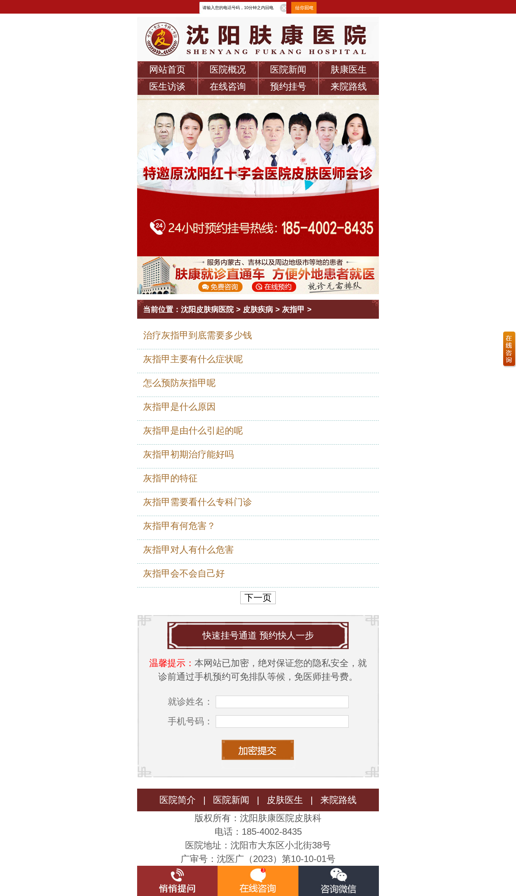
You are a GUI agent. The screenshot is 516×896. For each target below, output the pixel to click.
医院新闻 (288, 69)
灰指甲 (293, 309)
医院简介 (177, 800)
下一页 (258, 597)
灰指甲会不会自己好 (184, 573)
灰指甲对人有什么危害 (188, 549)
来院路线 (349, 86)
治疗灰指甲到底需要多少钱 (197, 335)
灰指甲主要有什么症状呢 (193, 359)
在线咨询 (228, 86)
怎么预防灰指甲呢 (179, 383)
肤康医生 (349, 69)
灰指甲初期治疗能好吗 (188, 454)
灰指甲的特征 (170, 478)
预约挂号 (288, 86)
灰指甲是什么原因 (179, 406)
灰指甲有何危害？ (179, 526)
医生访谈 (167, 86)
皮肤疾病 (258, 309)
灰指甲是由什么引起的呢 (193, 430)
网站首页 (167, 69)
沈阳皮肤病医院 (207, 309)
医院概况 (228, 69)
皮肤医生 (285, 800)
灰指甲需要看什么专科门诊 (197, 502)
